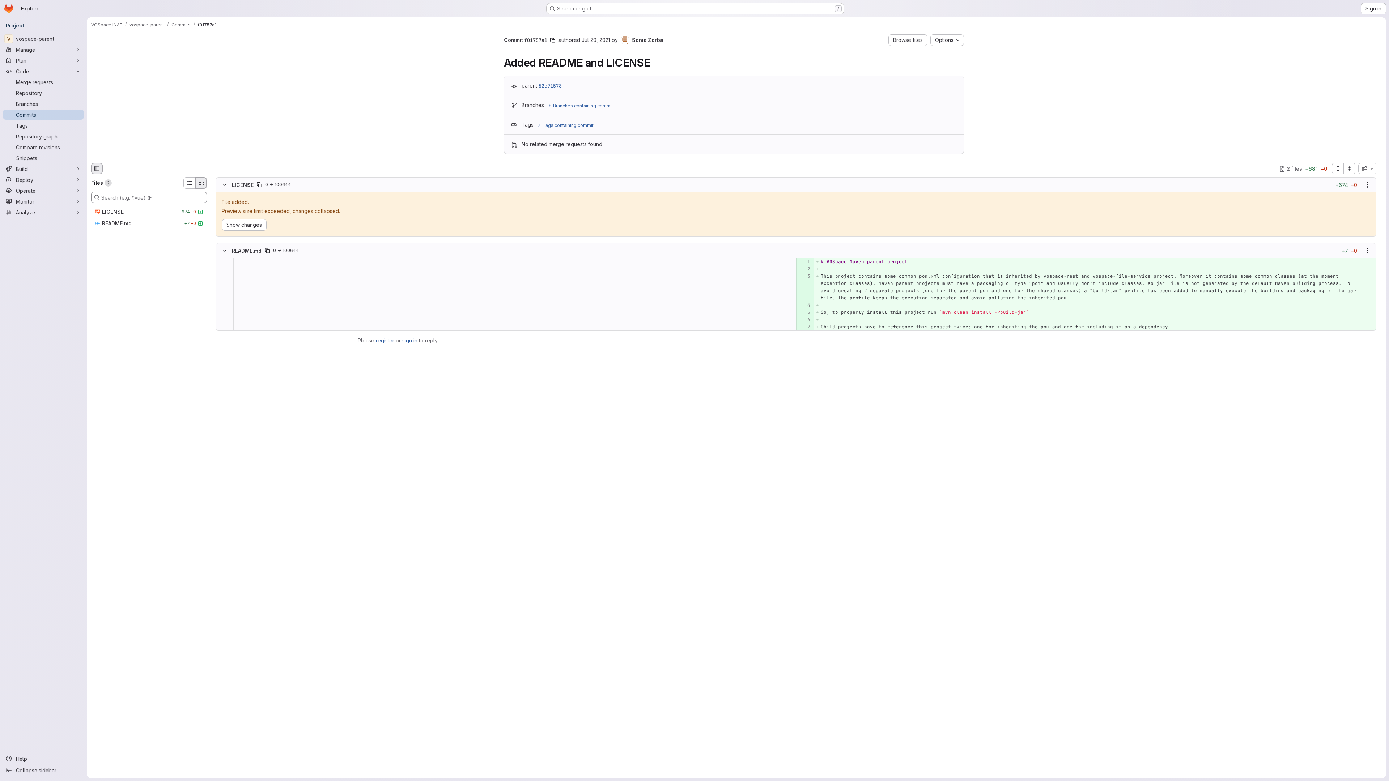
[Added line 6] (804, 319)
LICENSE (243, 185)
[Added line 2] (804, 269)
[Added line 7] (804, 326)
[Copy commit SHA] (552, 40)
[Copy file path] (259, 185)
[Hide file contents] (224, 185)
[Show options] (1367, 185)
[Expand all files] (1337, 168)
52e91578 (550, 85)
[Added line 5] (804, 312)
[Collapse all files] (1349, 168)
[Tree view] (201, 183)
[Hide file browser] (97, 168)
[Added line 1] (804, 261)
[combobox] (1367, 168)
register (385, 340)
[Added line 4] (804, 305)
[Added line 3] (804, 276)
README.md (247, 250)
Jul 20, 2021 (596, 40)
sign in (409, 340)
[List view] (189, 183)
